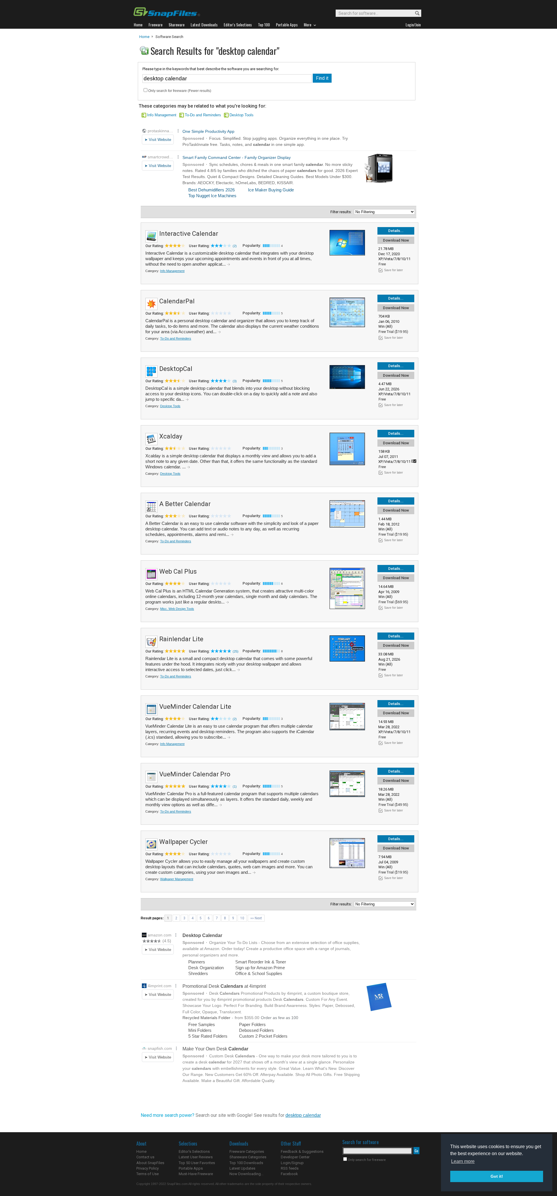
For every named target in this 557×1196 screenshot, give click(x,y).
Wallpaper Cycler (183, 841)
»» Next (256, 918)
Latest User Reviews (196, 1157)
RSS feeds (290, 1168)
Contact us (145, 1157)
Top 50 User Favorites (197, 1163)
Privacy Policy (147, 1168)
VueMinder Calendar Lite (195, 706)
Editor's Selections (194, 1151)
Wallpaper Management (176, 879)
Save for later (393, 270)
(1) (235, 786)
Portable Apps (191, 1168)
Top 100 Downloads (246, 1163)
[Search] (415, 13)
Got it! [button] (497, 1176)
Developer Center (295, 1157)
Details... (396, 231)
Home (144, 37)
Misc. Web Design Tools (177, 608)
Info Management (161, 115)
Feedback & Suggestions (302, 1151)
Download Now (396, 240)
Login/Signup (292, 1163)
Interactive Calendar (188, 233)
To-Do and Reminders (203, 115)
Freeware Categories (246, 1151)
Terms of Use (147, 1174)
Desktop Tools (241, 115)
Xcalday (170, 436)
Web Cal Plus (178, 571)
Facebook (289, 1174)
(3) (235, 381)
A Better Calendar (185, 504)
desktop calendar (303, 1115)
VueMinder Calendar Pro (194, 774)
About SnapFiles (150, 1163)
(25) (235, 651)
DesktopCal (175, 368)
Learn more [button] (463, 1161)
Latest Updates (242, 1168)
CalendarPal (177, 301)
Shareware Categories (247, 1157)
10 (242, 918)
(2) (235, 246)
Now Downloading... (246, 1174)
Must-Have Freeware (196, 1174)
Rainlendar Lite (181, 639)
